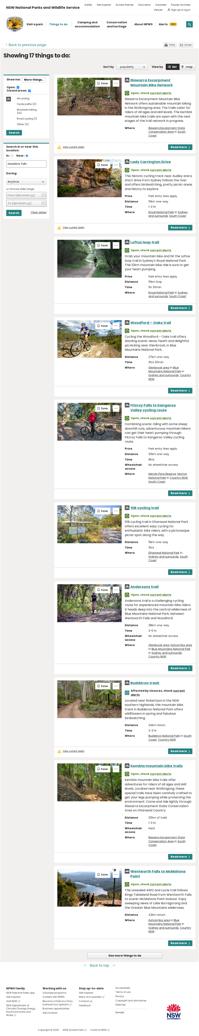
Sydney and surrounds (163, 375)
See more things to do (124, 956)
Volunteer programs (54, 992)
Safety (88, 4)
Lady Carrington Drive (150, 161)
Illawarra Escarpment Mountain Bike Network (151, 82)
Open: (11, 87)
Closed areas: (17, 90)
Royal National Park (161, 212)
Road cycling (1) (27, 118)
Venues (158, 9)
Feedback (85, 1005)
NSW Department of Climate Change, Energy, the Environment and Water (21, 1010)
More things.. (34, 80)
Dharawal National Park (163, 553)
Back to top (99, 965)
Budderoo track (144, 682)
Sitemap (120, 1004)
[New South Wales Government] (174, 1011)
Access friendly (125, 4)
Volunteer (160, 4)
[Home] (14, 24)
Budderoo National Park (164, 736)
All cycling (23, 98)
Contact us (85, 1001)
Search (14, 133)
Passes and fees (180, 4)
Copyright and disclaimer (130, 1000)
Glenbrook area (158, 368)
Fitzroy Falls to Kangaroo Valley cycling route (153, 407)
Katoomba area (181, 645)
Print (172, 45)
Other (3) (23, 124)
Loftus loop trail (144, 242)
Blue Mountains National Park (164, 369)
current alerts (160, 93)
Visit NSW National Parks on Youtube (26, 1029)
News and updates (90, 997)
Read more (179, 147)
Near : (20, 156)
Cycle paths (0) (26, 104)
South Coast (177, 216)
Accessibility (122, 988)
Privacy (119, 996)
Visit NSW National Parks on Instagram (18, 1029)
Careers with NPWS (54, 997)
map (189, 67)
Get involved (50, 1012)
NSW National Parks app (20, 992)
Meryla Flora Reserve (162, 474)
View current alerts (73, 147)
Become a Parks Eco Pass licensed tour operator (58, 1002)
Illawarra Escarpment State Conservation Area (166, 130)
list (174, 67)
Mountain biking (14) (27, 111)
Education (144, 4)
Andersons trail (144, 586)
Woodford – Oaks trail (150, 322)
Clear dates (38, 212)
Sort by (108, 67)
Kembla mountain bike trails (156, 765)
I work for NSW (98, 1030)
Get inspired (104, 4)
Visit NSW (11, 1001)
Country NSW (179, 478)
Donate (119, 1012)
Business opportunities (56, 1008)
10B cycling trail (144, 507)
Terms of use (123, 992)
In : (8, 156)
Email (188, 45)
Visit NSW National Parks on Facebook (9, 1029)
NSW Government (73, 1030)
